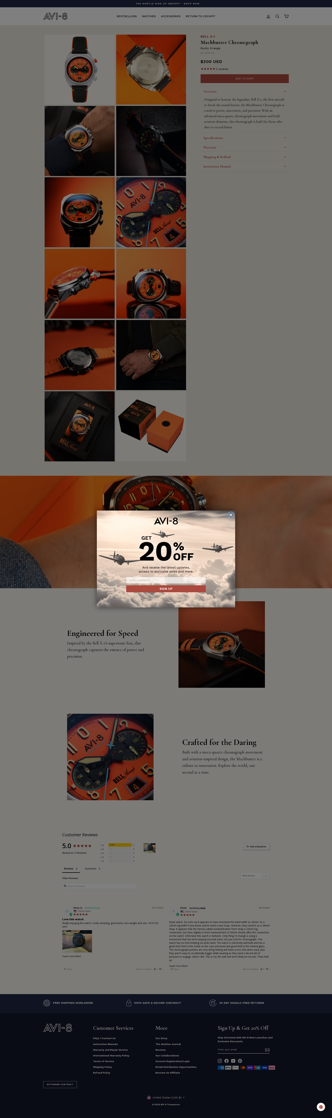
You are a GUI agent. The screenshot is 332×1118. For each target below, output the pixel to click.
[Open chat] (321, 1107)
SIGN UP (166, 588)
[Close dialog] (230, 514)
